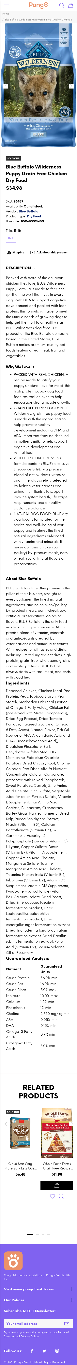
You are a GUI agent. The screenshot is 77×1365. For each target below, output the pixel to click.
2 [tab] (37, 1234)
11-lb (11, 238)
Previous (5, 1124)
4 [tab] (48, 1234)
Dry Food (34, 216)
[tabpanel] (20, 1163)
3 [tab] (43, 1234)
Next (71, 1124)
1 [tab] (30, 1234)
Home (5, 13)
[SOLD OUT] (20, 1133)
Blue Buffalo (28, 211)
